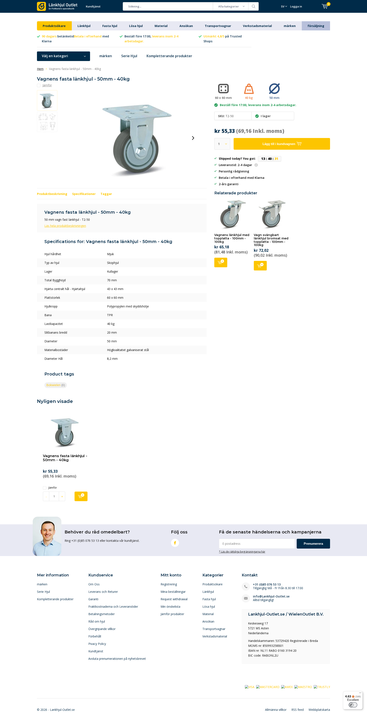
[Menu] (360, 693)
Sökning (253, 6)
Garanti (93, 599)
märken (290, 26)
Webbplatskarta (319, 710)
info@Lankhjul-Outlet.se (271, 596)
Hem (40, 69)
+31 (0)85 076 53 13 (267, 584)
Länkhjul (84, 26)
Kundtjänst (93, 6)
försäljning (316, 26)
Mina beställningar (173, 592)
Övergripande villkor (102, 629)
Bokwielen (55, 385)
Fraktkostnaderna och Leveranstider (113, 606)
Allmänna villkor (276, 710)
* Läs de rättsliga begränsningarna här (242, 551)
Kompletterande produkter (169, 56)
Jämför (52, 487)
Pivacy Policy (97, 644)
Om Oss (94, 584)
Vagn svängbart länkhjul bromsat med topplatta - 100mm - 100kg (271, 240)
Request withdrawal (174, 599)
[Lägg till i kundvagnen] (81, 496)
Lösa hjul (136, 26)
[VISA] (249, 687)
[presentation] (193, 138)
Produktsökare (54, 26)
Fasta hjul (109, 26)
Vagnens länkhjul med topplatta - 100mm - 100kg (231, 238)
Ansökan (186, 26)
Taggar (106, 194)
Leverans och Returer (103, 592)
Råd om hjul (96, 621)
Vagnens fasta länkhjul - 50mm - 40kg (65, 458)
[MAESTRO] (303, 687)
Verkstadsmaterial (257, 26)
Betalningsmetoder (101, 614)
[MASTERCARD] (267, 687)
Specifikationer (84, 194)
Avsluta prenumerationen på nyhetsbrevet (117, 659)
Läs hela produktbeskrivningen (65, 226)
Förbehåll (94, 636)
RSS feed (297, 710)
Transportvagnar (218, 26)
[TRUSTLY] (322, 687)
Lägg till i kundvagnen (220, 262)
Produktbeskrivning (52, 194)
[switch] (353, 704)
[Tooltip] (256, 165)
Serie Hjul (129, 56)
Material (161, 26)
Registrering (169, 584)
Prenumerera (313, 543)
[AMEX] (287, 687)
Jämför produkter (172, 614)
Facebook (175, 543)
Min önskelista (170, 606)
